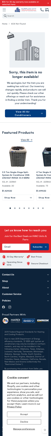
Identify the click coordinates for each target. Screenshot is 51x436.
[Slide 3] (24, 208)
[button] (47, 9)
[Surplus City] (25, 9)
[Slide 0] (10, 208)
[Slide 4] (29, 208)
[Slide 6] (38, 208)
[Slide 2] (19, 208)
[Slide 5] (33, 208)
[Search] (5, 15)
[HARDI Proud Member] (15, 320)
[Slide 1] (15, 208)
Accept (24, 414)
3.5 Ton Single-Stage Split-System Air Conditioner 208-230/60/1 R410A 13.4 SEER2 (16, 175)
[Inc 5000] (5, 320)
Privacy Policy (14, 406)
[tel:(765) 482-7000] (42, 9)
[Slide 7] (43, 208)
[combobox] (25, 15)
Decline (24, 421)
